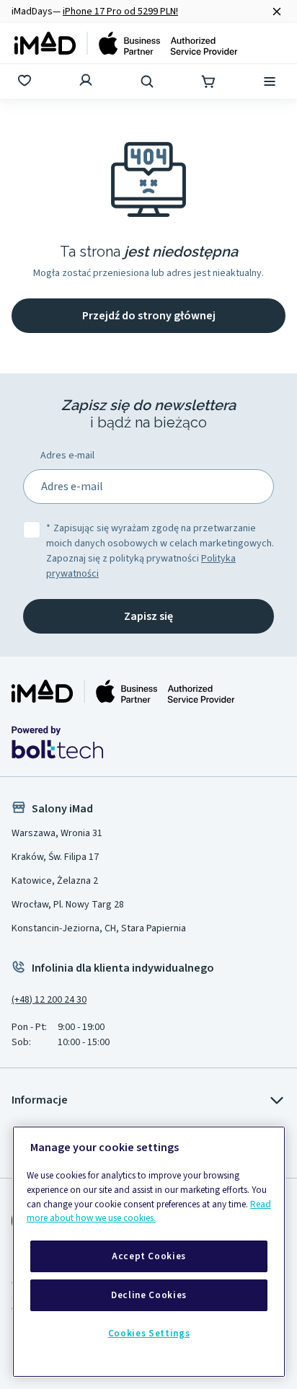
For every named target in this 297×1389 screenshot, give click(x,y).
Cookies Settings (149, 1333)
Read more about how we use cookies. (149, 1211)
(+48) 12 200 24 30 (49, 1000)
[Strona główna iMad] (123, 691)
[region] (148, 1251)
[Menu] (271, 81)
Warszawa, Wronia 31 (57, 833)
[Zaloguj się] (87, 81)
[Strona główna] (126, 43)
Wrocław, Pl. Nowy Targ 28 (68, 904)
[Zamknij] (276, 11)
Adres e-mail (67, 455)
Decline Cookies (149, 1295)
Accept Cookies (149, 1256)
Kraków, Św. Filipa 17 (55, 857)
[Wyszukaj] (148, 81)
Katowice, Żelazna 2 (55, 881)
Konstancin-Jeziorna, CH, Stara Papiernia (99, 928)
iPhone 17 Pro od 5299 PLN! (120, 11)
